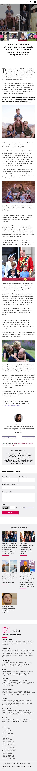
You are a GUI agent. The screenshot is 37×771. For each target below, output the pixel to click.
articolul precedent (9, 438)
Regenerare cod (28, 508)
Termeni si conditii (21, 766)
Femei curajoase (22, 714)
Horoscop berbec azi (8, 756)
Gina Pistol (20, 653)
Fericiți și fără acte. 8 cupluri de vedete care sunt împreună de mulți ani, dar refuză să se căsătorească (18, 99)
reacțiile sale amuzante (12, 405)
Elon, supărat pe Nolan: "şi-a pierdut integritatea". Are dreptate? (8, 609)
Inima (13, 680)
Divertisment (6, 648)
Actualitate (6, 718)
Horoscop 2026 (6, 729)
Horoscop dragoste (7, 733)
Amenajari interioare (18, 711)
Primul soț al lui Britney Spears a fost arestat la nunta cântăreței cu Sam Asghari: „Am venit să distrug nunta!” (18, 461)
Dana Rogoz (25, 652)
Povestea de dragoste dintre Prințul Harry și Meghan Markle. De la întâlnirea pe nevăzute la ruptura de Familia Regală (9, 548)
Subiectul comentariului (10, 484)
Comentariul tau (8, 492)
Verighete (5, 675)
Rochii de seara (10, 671)
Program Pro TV (23, 655)
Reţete (4, 698)
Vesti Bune (21, 721)
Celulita (20, 664)
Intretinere (30, 691)
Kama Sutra (14, 643)
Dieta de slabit (27, 693)
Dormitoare (11, 712)
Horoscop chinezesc (8, 735)
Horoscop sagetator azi (8, 749)
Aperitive (28, 702)
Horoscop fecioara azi (8, 743)
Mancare (4, 700)
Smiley (7, 653)
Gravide (15, 714)
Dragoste (4, 641)
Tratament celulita (7, 666)
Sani (30, 662)
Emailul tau (23, 477)
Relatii (23, 641)
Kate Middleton (16, 650)
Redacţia (29, 766)
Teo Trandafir (10, 652)
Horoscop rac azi (7, 739)
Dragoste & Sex (7, 639)
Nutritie (20, 693)
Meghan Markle (6, 650)
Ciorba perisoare (20, 703)
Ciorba (13, 700)
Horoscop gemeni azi (8, 741)
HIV (28, 684)
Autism (30, 714)
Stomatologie (6, 682)
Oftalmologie (13, 684)
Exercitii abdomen (12, 693)
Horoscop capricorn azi (8, 746)
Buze (16, 664)
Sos (20, 700)
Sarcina (4, 680)
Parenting (27, 712)
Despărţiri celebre (12, 721)
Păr (3, 662)
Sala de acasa (26, 694)
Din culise (5, 720)
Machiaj (26, 662)
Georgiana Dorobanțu (19, 424)
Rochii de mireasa (21, 671)
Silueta (10, 694)
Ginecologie (25, 680)
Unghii (10, 662)
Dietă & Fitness (7, 689)
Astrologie (5, 736)
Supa (31, 700)
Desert (4, 703)
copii (15, 443)
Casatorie (5, 643)
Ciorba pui (29, 703)
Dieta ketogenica (17, 694)
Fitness (8, 691)
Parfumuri (16, 662)
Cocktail (15, 702)
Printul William (21, 443)
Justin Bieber (27, 653)
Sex (9, 643)
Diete (3, 691)
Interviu (10, 720)
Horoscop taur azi (7, 744)
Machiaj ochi (26, 664)
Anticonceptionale (21, 682)
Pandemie (5, 723)
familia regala (12, 445)
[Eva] (5, 2)
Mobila (27, 711)
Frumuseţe (6, 661)
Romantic (10, 641)
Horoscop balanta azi (8, 755)
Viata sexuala (17, 641)
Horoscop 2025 (6, 730)
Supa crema (21, 702)
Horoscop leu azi (7, 753)
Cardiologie (5, 684)
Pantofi (7, 673)
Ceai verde (24, 684)
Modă (4, 670)
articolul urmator (28, 438)
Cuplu (27, 641)
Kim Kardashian (25, 650)
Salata (23, 700)
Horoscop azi (6, 732)
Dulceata (4, 702)
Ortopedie (5, 685)
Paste (9, 700)
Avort (18, 684)
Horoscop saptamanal (8, 758)
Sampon (11, 664)
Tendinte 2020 (23, 675)
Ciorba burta (5, 705)
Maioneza (9, 703)
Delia (14, 653)
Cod (3, 505)
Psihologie (18, 680)
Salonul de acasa (18, 666)
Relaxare (20, 691)
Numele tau (6, 477)
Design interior (19, 712)
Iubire (31, 641)
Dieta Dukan (13, 691)
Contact (4, 767)
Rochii (6, 662)
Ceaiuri (9, 680)
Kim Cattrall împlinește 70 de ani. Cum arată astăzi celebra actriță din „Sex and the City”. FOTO (26, 548)
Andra (11, 653)
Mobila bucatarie (7, 711)
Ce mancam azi (14, 705)
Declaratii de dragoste (8, 644)
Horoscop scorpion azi (8, 747)
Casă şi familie (7, 709)
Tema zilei (23, 720)
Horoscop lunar (6, 738)
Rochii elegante (14, 673)
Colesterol (13, 682)
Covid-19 (26, 721)
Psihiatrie (11, 685)
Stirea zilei (16, 720)
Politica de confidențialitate (8, 766)
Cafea (27, 700)
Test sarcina (30, 682)
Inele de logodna (24, 673)
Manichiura (5, 664)
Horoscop (5, 727)
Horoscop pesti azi (7, 752)
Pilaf (14, 703)
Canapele (5, 712)
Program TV (15, 655)
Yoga (24, 691)
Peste (17, 700)
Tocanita (10, 702)
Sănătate (5, 679)
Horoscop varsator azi (8, 750)
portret (27, 443)
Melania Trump (6, 655)
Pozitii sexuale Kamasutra (25, 643)
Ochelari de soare (13, 675)
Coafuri (21, 662)
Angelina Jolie (18, 652)
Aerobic (4, 693)
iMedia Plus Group (18, 763)
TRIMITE (10, 513)
